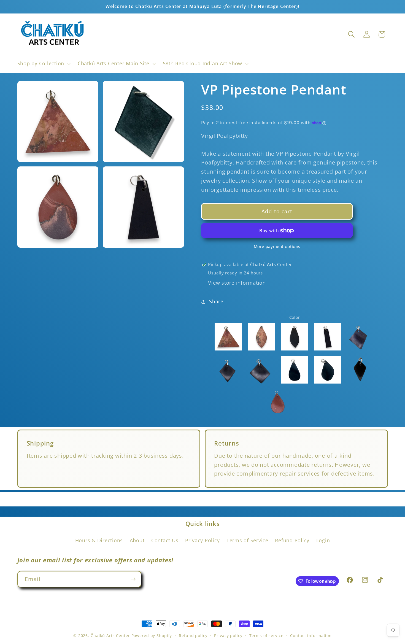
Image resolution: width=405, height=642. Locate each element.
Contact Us (165, 540)
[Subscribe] (133, 579)
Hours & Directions (99, 540)
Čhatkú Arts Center (110, 635)
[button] (43, 63)
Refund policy (193, 635)
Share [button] (216, 301)
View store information (237, 282)
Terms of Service (247, 540)
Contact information (311, 635)
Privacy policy (228, 635)
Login (323, 540)
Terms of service (266, 635)
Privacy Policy (202, 540)
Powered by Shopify (151, 635)
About (137, 540)
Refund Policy (292, 540)
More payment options (277, 246)
